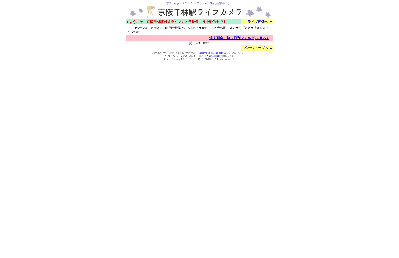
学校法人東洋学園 (209, 56)
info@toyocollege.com (211, 53)
